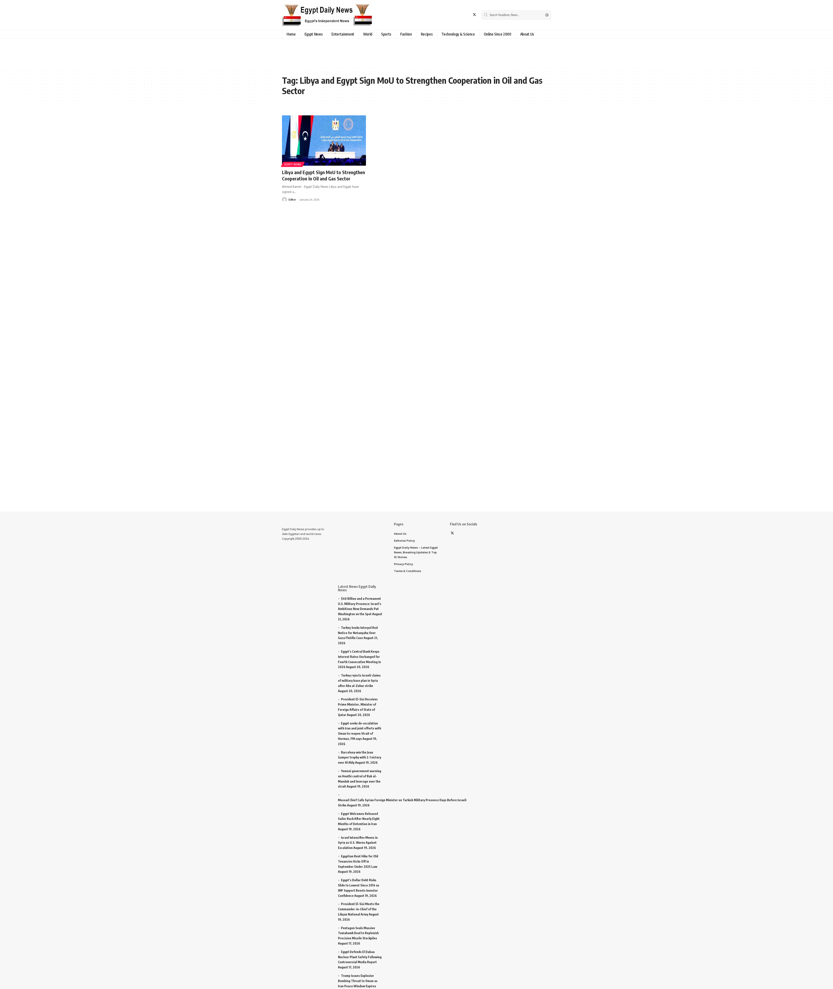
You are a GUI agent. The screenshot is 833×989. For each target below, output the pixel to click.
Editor (292, 199)
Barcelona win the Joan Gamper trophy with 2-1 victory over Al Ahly (359, 757)
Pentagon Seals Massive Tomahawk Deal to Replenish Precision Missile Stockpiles (358, 933)
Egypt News (293, 164)
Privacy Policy (403, 564)
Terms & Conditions (407, 571)
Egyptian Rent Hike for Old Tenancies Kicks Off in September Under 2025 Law (358, 861)
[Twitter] (474, 15)
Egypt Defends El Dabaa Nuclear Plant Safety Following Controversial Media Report (360, 957)
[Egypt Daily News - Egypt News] (327, 15)
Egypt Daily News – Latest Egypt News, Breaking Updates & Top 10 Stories (416, 552)
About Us (400, 533)
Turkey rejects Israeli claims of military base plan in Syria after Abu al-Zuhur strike (359, 681)
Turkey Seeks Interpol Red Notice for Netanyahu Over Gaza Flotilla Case (358, 633)
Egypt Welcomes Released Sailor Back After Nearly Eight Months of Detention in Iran (359, 819)
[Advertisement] (109, 51)
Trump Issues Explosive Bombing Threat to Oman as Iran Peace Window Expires (357, 981)
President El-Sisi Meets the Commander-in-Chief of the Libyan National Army (358, 909)
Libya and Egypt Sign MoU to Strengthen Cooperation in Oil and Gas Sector (323, 175)
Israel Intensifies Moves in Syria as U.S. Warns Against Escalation (358, 843)
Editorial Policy (404, 540)
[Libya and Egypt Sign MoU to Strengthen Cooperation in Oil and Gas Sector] (324, 140)
